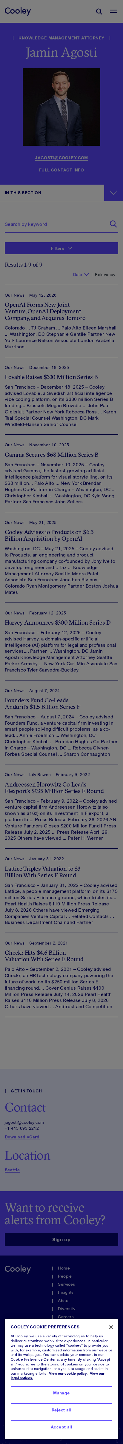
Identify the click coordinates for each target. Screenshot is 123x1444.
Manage (61, 1392)
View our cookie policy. (68, 1373)
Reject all (61, 1409)
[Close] (111, 1327)
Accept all (61, 1426)
